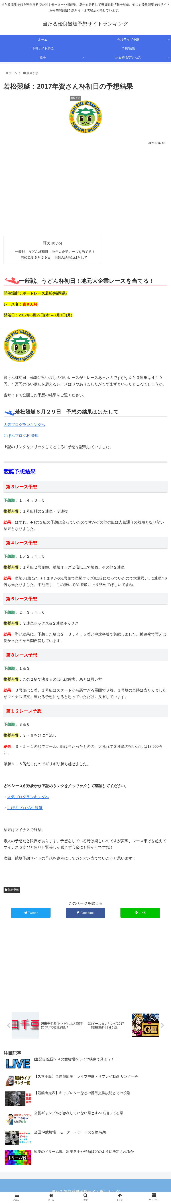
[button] (159, 689)
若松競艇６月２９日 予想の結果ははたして (54, 257)
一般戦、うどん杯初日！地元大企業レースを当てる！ (55, 251)
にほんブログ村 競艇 (21, 436)
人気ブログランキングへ (24, 425)
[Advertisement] (85, 193)
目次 (46, 243)
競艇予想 (13, 889)
